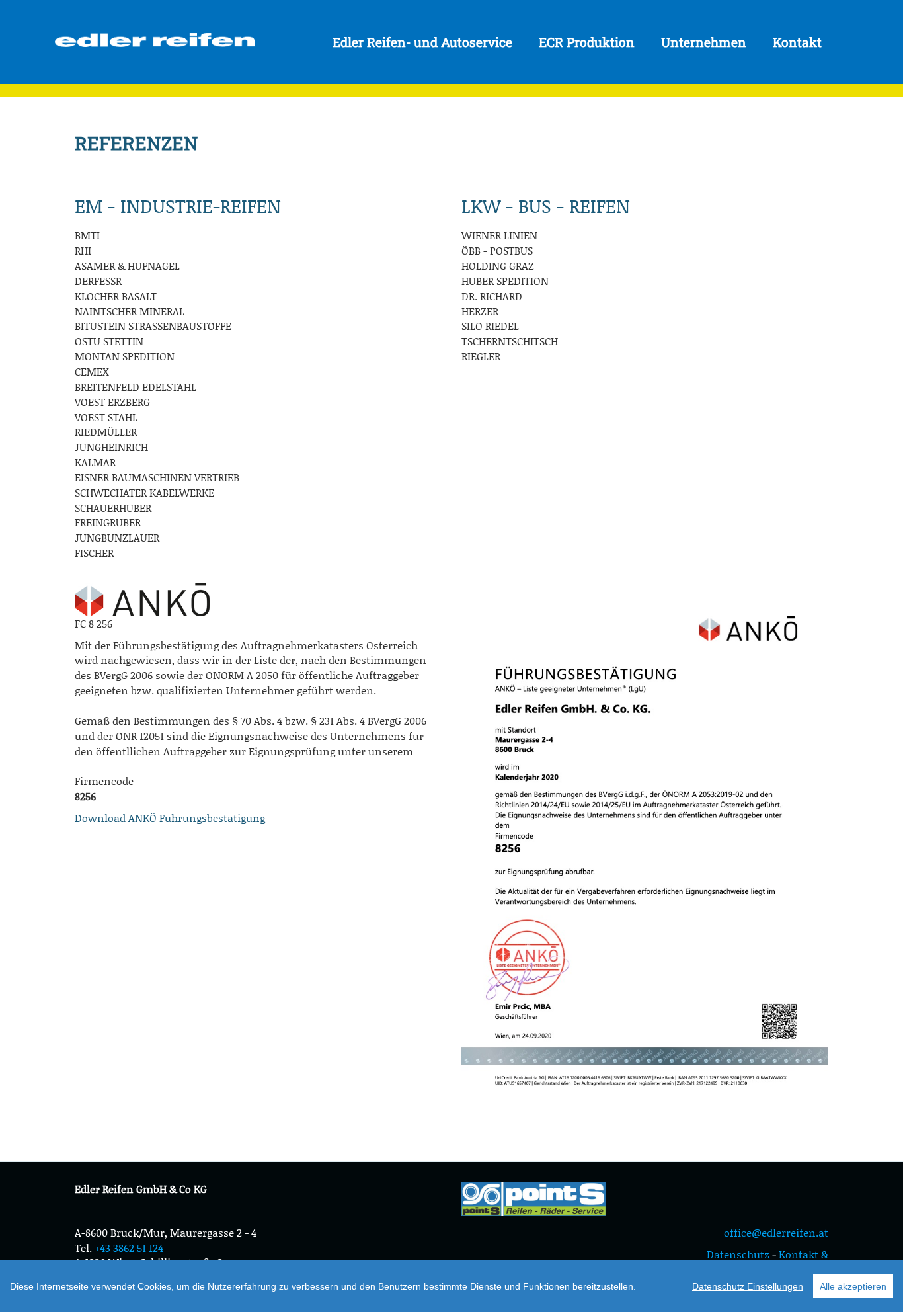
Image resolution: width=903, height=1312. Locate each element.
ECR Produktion (587, 42)
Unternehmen (703, 42)
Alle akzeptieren (853, 1286)
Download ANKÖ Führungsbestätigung (170, 817)
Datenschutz (738, 1254)
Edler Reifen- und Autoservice (422, 42)
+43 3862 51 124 (129, 1247)
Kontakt (797, 42)
